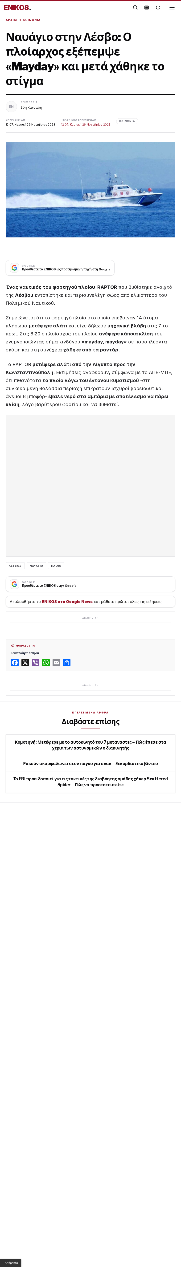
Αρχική (12, 20)
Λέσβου (24, 295)
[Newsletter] (146, 7)
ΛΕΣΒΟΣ (15, 565)
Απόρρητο (11, 1263)
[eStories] (158, 7)
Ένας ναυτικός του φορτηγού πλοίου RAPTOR (61, 287)
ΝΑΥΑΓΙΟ (36, 565)
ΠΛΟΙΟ (56, 565)
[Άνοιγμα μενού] (172, 7)
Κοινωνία (32, 20)
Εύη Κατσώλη (31, 107)
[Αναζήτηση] (135, 7)
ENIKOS (17, 7)
